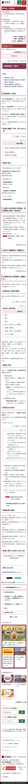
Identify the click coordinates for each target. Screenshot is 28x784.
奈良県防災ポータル (20, 52)
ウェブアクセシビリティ (10, 747)
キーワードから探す (10, 708)
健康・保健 (18, 729)
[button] (14, 2)
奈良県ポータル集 (21, 702)
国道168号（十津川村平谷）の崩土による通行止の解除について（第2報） (14, 22)
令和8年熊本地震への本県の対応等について (14, 15)
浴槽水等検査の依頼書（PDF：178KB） (16, 498)
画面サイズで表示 (21, 136)
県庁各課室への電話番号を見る (12, 773)
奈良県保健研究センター (13, 587)
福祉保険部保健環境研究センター (12, 572)
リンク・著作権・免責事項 (10, 743)
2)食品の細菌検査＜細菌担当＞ (12, 84)
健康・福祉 (12, 729)
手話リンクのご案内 (22, 768)
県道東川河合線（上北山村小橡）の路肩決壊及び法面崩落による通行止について (14, 31)
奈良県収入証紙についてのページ (17, 122)
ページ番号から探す (10, 717)
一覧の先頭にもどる (20, 202)
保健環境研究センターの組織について (14, 604)
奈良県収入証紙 (14, 358)
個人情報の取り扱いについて (11, 740)
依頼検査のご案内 (9, 77)
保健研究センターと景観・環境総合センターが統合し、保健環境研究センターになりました (14, 598)
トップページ (5, 729)
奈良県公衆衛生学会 (9, 592)
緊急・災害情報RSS (20, 38)
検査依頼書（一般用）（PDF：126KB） (16, 237)
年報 (6, 608)
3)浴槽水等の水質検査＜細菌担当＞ (14, 86)
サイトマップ (7, 750)
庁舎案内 (5, 776)
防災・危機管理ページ (19, 41)
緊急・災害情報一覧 (20, 36)
